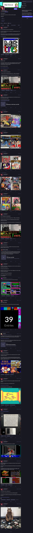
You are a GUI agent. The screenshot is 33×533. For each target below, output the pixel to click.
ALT (19, 52)
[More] (20, 56)
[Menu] (20, 9)
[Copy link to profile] (18, 9)
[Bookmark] (15, 56)
